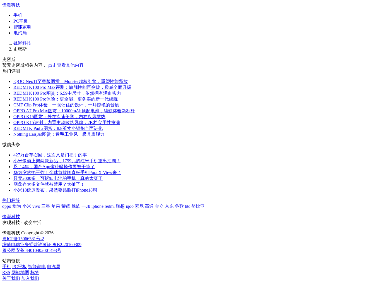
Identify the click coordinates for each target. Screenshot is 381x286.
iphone (97, 206)
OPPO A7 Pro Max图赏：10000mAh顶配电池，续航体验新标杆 (74, 110)
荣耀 (65, 206)
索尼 (139, 206)
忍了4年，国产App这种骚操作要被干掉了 (54, 166)
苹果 (55, 206)
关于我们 (11, 278)
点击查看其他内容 (66, 65)
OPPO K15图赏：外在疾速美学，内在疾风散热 (59, 116)
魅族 (75, 206)
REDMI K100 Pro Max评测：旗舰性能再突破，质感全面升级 (72, 87)
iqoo (130, 206)
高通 (149, 206)
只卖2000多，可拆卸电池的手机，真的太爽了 (58, 178)
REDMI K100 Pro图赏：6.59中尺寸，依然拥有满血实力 (67, 93)
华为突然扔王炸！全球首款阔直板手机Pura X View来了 (67, 172)
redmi (110, 206)
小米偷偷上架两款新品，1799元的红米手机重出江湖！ (66, 160)
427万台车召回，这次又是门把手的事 (50, 154)
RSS (6, 272)
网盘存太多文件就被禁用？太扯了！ (49, 184)
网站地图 (20, 272)
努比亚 (198, 206)
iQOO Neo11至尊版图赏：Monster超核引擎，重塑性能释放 (70, 81)
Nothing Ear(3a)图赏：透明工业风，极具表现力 (59, 134)
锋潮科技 (11, 5)
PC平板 (20, 21)
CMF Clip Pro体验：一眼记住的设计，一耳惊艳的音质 (66, 105)
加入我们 (30, 278)
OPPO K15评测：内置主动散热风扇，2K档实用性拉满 (66, 122)
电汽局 (20, 32)
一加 (85, 206)
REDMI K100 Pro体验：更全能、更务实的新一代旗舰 (65, 99)
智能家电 (22, 27)
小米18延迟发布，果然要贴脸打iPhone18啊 (55, 190)
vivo (36, 206)
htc (187, 206)
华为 (16, 206)
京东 (169, 206)
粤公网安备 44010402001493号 (31, 250)
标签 (34, 272)
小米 (26, 206)
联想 (120, 206)
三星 (45, 206)
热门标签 (11, 200)
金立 (159, 206)
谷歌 (179, 206)
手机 (17, 15)
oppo (6, 206)
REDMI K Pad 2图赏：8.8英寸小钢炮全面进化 (58, 128)
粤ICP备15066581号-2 (23, 238)
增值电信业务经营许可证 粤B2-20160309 (41, 244)
